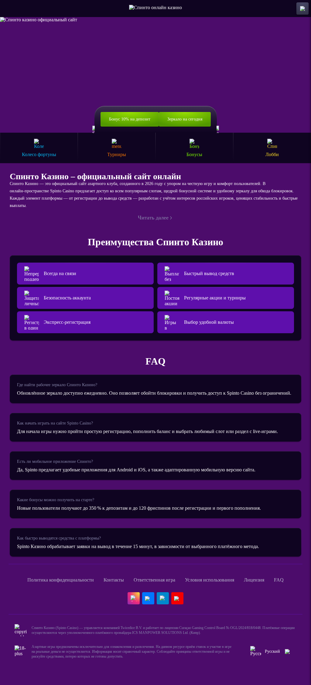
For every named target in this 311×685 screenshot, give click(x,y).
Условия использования (209, 579)
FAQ (279, 579)
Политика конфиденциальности (60, 579)
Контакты (114, 579)
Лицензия (254, 579)
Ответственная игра (154, 579)
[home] (155, 8)
